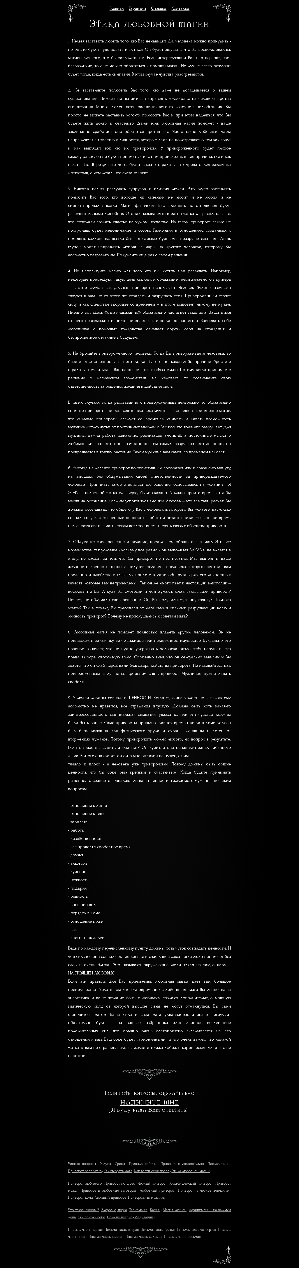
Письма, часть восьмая (182, 1237)
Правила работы (143, 1164)
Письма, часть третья (158, 1230)
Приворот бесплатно (85, 1171)
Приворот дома (80, 1197)
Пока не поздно (119, 1217)
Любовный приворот (157, 1190)
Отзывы (158, 8)
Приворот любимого (85, 1183)
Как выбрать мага (118, 1171)
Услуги (105, 1164)
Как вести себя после (151, 1171)
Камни (155, 1210)
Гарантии (137, 8)
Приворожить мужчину (147, 1197)
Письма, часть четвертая (196, 1230)
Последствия (218, 1164)
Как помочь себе (91, 1217)
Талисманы (138, 1210)
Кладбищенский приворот (191, 1183)
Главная (116, 8)
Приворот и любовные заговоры (108, 1190)
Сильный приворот (110, 1197)
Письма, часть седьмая (143, 1237)
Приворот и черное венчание (203, 1190)
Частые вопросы (82, 1164)
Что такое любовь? (83, 1210)
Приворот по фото (119, 1183)
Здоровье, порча (114, 1210)
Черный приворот (152, 1183)
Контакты (180, 8)
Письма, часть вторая (122, 1230)
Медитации (143, 1217)
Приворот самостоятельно (182, 1164)
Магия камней (174, 1210)
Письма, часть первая (85, 1230)
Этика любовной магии (190, 1171)
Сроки (120, 1164)
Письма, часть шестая (105, 1237)
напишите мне (149, 1101)
